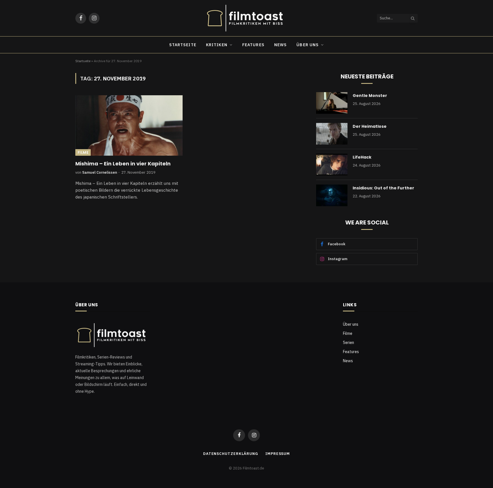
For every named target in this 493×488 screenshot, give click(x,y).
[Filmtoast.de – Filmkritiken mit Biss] (246, 18)
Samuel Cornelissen (99, 172)
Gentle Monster (370, 95)
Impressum (277, 453)
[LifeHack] (331, 164)
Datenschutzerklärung (230, 453)
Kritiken (216, 44)
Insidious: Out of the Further (383, 188)
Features (253, 44)
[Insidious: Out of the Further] (331, 195)
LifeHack (362, 157)
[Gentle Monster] (331, 103)
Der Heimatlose (370, 126)
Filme (83, 152)
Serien (348, 342)
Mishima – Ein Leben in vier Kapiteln (123, 163)
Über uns (307, 44)
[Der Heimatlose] (331, 134)
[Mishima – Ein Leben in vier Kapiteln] (129, 125)
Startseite (182, 44)
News (280, 44)
